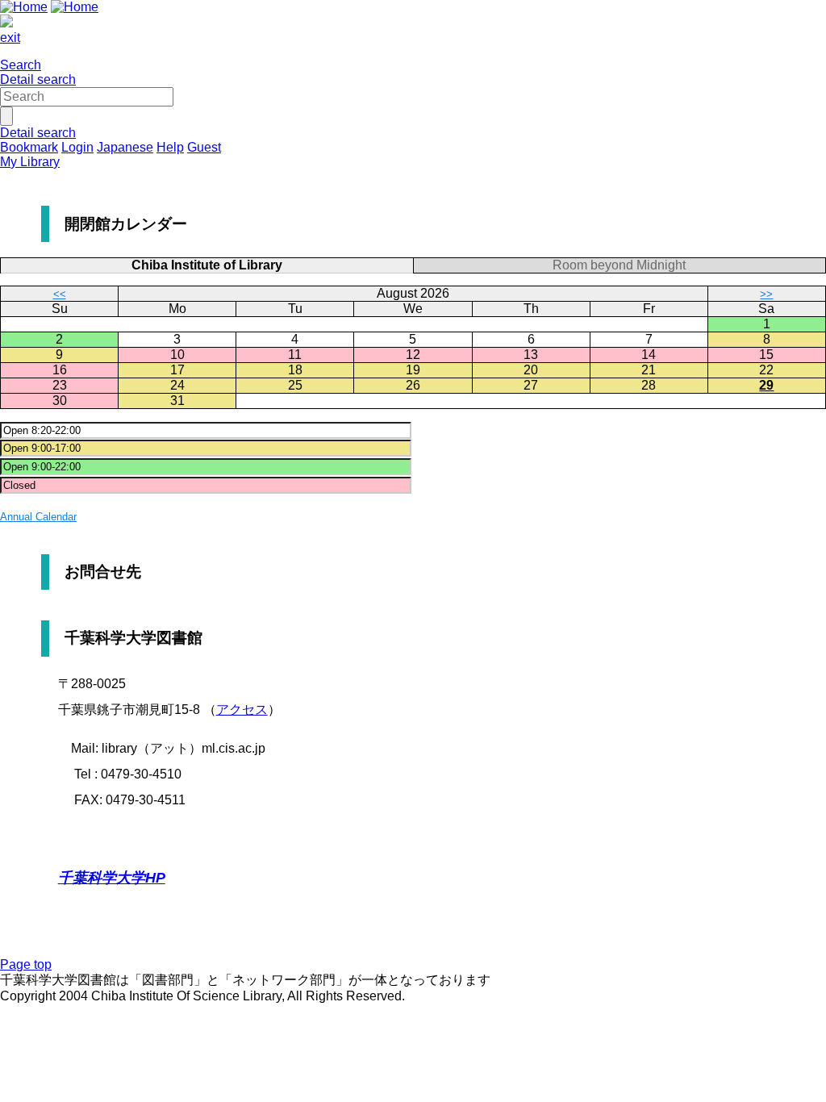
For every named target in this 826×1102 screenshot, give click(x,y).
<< (59, 294)
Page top (26, 964)
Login (77, 147)
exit (10, 37)
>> (766, 294)
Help (170, 147)
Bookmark (29, 147)
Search (20, 65)
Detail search (38, 79)
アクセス (242, 709)
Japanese (125, 147)
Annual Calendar (38, 517)
